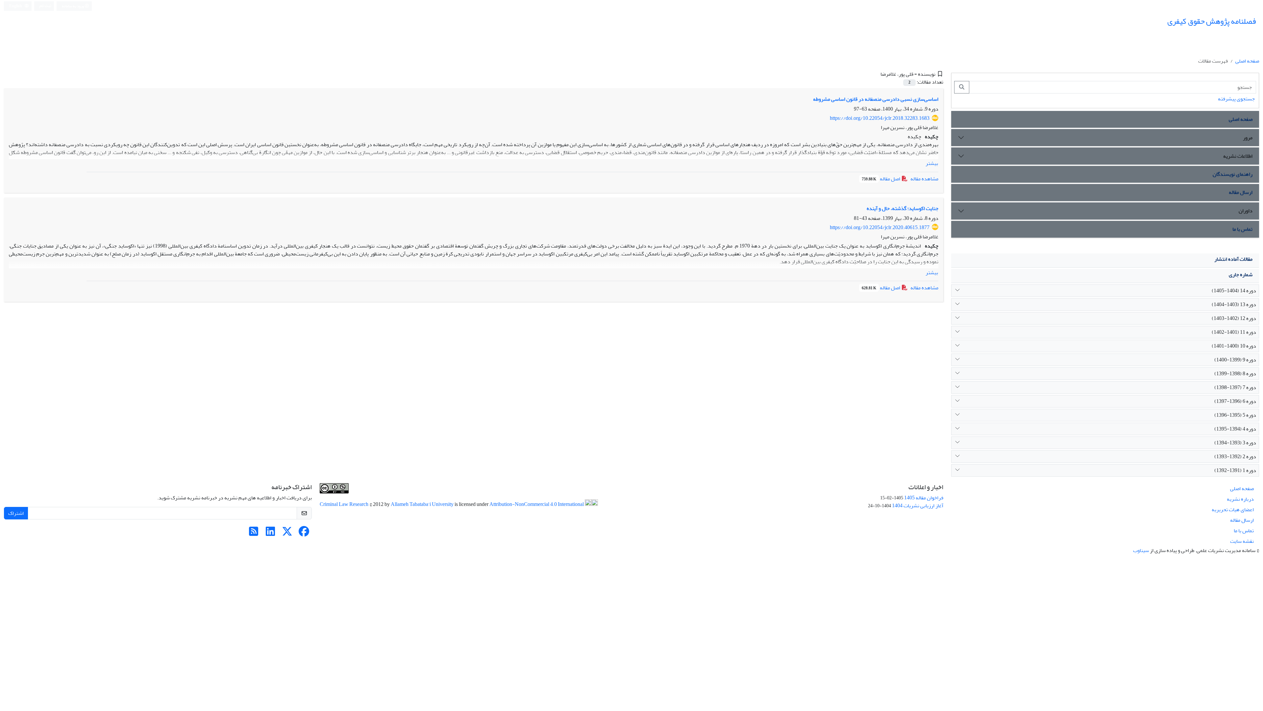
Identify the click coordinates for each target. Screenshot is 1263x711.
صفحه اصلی (1247, 61)
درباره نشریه (1240, 499)
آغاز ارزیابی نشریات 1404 (917, 506)
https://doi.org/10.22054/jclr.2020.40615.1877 (879, 227)
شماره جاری (1240, 274)
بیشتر (932, 163)
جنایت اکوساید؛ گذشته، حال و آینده (902, 208)
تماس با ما (1242, 229)
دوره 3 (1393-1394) (1235, 443)
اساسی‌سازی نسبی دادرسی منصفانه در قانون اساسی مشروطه (875, 99)
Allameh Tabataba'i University (423, 504)
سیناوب (1141, 550)
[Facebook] (304, 534)
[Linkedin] (270, 534)
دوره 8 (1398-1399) (1235, 374)
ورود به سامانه (73, 6)
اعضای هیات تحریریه (1233, 509)
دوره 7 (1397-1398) (1235, 387)
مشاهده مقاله (924, 179)
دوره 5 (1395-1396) (1235, 415)
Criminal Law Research (344, 504)
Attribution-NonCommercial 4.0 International (537, 504)
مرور (1247, 138)
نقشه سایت (1242, 541)
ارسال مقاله (1240, 192)
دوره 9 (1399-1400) (1235, 360)
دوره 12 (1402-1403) (1234, 318)
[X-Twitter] (287, 534)
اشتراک (16, 513)
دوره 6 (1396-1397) (1235, 401)
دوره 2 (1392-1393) (1235, 456)
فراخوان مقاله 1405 (923, 498)
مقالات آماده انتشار (1233, 259)
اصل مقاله (881, 179)
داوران (1245, 211)
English (16, 6)
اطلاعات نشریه (1237, 156)
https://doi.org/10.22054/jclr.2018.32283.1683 (879, 118)
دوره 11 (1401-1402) (1234, 332)
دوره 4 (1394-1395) (1235, 429)
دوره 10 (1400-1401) (1234, 346)
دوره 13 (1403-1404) (1234, 304)
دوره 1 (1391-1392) (1235, 470)
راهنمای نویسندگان (1232, 174)
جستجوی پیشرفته (1236, 99)
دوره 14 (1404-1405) (1234, 291)
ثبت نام (45, 6)
